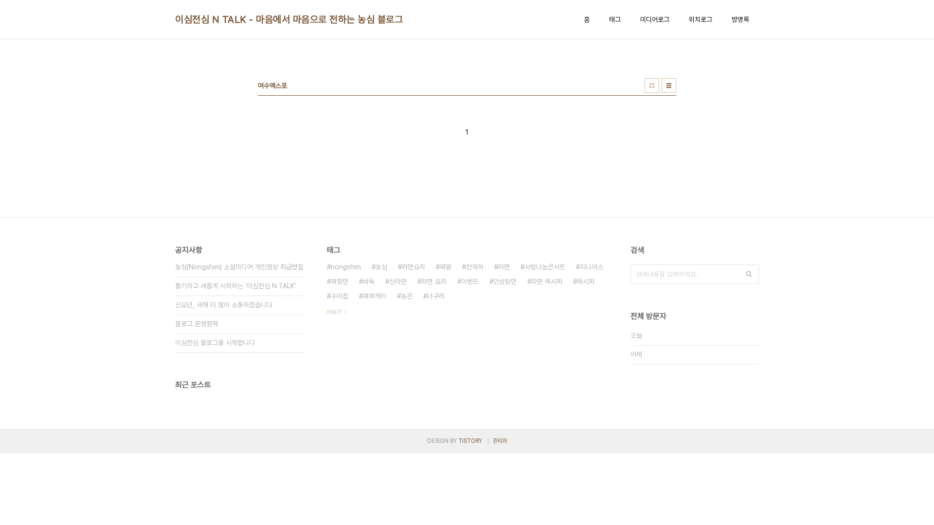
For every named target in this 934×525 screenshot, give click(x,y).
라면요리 (413, 267)
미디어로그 (654, 19)
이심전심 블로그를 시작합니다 (215, 343)
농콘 (407, 296)
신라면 (398, 281)
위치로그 (700, 19)
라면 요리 (434, 281)
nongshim (346, 267)
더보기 (334, 312)
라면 (504, 267)
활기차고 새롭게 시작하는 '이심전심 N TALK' (235, 286)
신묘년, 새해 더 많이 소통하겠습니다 (223, 305)
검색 (749, 274)
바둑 (369, 281)
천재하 (475, 267)
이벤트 (470, 281)
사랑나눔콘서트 (544, 267)
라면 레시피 (546, 281)
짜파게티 (374, 296)
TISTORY (470, 441)
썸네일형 (652, 85)
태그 (615, 19)
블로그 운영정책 (196, 324)
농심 (381, 267)
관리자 (500, 441)
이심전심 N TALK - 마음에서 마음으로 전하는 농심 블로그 (289, 19)
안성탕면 (505, 281)
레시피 (585, 281)
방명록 (740, 19)
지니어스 (591, 267)
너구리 (436, 296)
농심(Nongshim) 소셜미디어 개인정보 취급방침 (239, 267)
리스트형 (669, 85)
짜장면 (339, 281)
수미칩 (339, 296)
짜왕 (445, 267)
